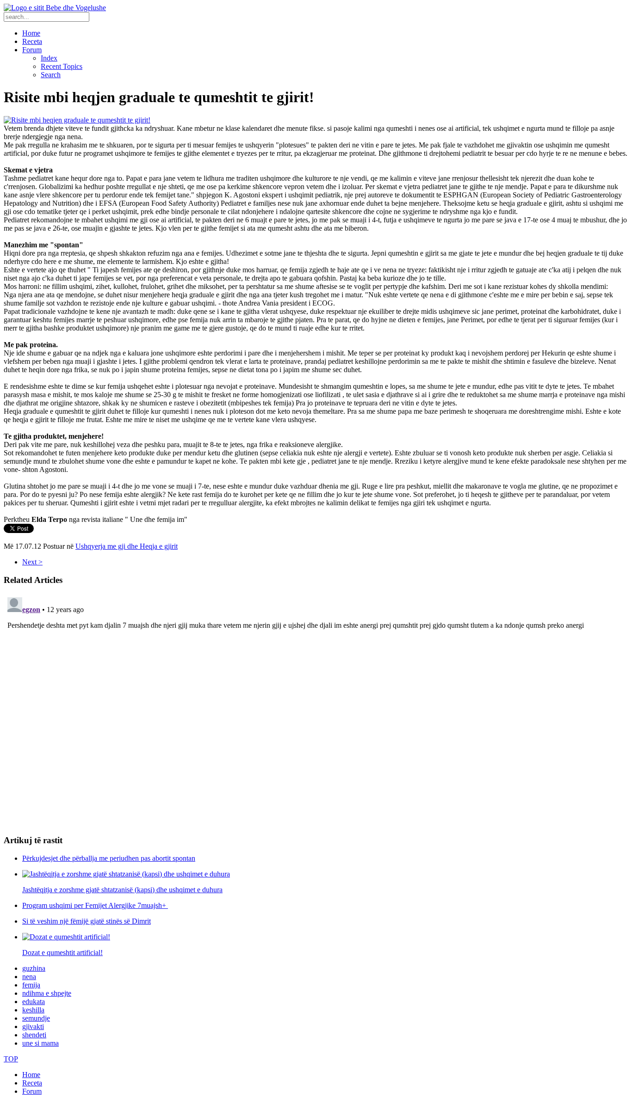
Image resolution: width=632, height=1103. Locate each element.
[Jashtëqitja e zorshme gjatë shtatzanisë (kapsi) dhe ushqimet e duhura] (126, 874)
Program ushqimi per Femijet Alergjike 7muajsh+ (95, 905)
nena (29, 976)
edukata (33, 1001)
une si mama (40, 1043)
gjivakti (33, 1026)
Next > (32, 562)
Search (51, 75)
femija (31, 985)
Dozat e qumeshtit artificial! (62, 952)
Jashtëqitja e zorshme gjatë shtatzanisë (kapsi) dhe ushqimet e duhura (122, 890)
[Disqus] (316, 709)
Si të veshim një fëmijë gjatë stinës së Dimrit (86, 921)
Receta (32, 41)
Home (31, 33)
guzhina (33, 968)
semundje (36, 1018)
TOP (11, 1059)
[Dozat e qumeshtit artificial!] (66, 937)
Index (49, 58)
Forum (32, 50)
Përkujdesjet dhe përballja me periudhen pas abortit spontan (108, 858)
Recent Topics (61, 66)
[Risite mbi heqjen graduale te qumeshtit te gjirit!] (77, 120)
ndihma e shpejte (46, 993)
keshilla (33, 1010)
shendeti (34, 1035)
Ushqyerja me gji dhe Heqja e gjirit (126, 546)
